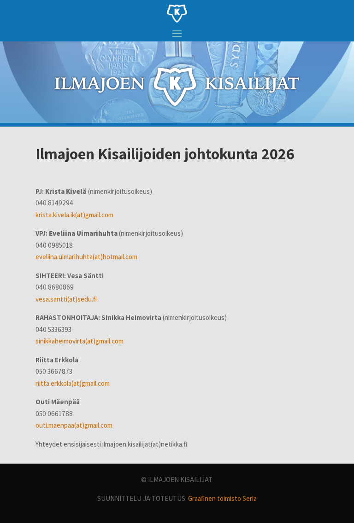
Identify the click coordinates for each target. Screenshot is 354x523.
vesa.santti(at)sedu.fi (66, 299)
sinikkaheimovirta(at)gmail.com (79, 341)
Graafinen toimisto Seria (222, 498)
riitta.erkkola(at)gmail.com (72, 383)
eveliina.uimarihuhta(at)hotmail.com (86, 256)
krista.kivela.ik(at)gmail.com (74, 214)
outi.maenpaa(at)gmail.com (73, 425)
